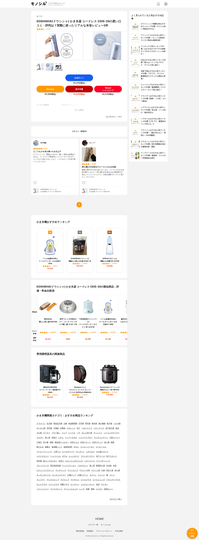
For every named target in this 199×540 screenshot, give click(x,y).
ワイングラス (53, 484)
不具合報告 (119, 531)
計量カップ (71, 475)
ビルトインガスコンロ (74, 461)
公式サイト (79, 78)
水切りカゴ (74, 442)
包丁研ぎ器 (109, 428)
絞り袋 (117, 470)
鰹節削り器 (100, 466)
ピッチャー (75, 484)
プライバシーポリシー (104, 531)
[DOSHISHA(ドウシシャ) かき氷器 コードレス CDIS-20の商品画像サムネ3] (58, 67)
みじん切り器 (87, 433)
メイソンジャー (43, 489)
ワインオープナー (88, 456)
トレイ (112, 475)
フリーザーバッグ (103, 461)
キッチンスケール (44, 475)
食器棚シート (57, 447)
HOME (99, 518)
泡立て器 (109, 470)
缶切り (61, 461)
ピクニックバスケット (45, 470)
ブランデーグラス (113, 480)
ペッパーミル (55, 456)
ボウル (64, 456)
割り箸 (45, 442)
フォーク (101, 475)
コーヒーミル (101, 447)
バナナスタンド (43, 456)
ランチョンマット (101, 438)
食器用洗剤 (67, 447)
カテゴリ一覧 (93, 525)
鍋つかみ (40, 447)
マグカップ (64, 480)
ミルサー (40, 438)
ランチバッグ (61, 470)
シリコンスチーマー (112, 433)
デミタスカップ (53, 480)
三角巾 (39, 442)
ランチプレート (56, 489)
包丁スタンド (111, 456)
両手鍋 (87, 423)
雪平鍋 (49, 428)
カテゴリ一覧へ (116, 499)
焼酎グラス (64, 484)
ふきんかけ (90, 452)
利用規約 (90, 531)
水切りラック (97, 442)
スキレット (71, 428)
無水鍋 (94, 423)
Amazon (50, 89)
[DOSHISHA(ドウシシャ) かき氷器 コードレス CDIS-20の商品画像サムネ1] (41, 67)
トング (64, 433)
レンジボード (74, 456)
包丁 (78, 428)
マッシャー (98, 433)
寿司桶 (39, 461)
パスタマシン (83, 466)
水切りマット (85, 442)
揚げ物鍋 (101, 423)
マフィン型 (95, 470)
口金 (103, 470)
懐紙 (51, 442)
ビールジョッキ (99, 480)
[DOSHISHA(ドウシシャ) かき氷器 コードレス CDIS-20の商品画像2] (107, 45)
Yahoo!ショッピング (108, 89)
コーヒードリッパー (44, 452)
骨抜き (54, 438)
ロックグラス (42, 484)
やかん (76, 447)
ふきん (60, 438)
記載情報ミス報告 (115, 117)
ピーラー (46, 433)
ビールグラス (86, 480)
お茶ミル (57, 452)
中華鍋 (62, 428)
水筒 (114, 466)
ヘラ (78, 433)
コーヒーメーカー (87, 447)
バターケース (89, 461)
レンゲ (82, 489)
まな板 (39, 433)
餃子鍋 (109, 423)
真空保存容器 (55, 466)
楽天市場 (79, 89)
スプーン (93, 475)
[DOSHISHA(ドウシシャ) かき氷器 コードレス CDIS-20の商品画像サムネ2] (49, 67)
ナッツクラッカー (69, 466)
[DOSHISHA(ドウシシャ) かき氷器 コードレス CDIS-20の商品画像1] (60, 45)
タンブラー (41, 480)
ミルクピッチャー (88, 484)
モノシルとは (106, 525)
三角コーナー (114, 438)
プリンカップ (72, 470)
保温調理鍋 (72, 423)
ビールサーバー (68, 452)
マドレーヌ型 (84, 470)
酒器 (92, 489)
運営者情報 (80, 531)
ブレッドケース (43, 466)
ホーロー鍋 (41, 428)
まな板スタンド (102, 452)
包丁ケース (100, 456)
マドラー (104, 484)
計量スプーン (83, 475)
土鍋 (65, 423)
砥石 (117, 428)
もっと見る (79, 110)
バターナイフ (87, 428)
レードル (71, 433)
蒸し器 (92, 466)
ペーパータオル (71, 438)
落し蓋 (47, 438)
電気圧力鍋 (57, 423)
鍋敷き (47, 447)
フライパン (41, 423)
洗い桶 (106, 442)
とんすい (99, 489)
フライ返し (56, 433)
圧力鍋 (49, 423)
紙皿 (112, 442)
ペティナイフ (99, 428)
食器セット (108, 489)
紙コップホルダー (50, 461)
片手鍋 (81, 423)
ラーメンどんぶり (71, 489)
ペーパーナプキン (86, 438)
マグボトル (75, 480)
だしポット (80, 452)
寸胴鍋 (56, 428)
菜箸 (87, 489)
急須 (98, 484)
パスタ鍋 (116, 423)
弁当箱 (109, 466)
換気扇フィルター (62, 442)
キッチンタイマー (59, 475)
